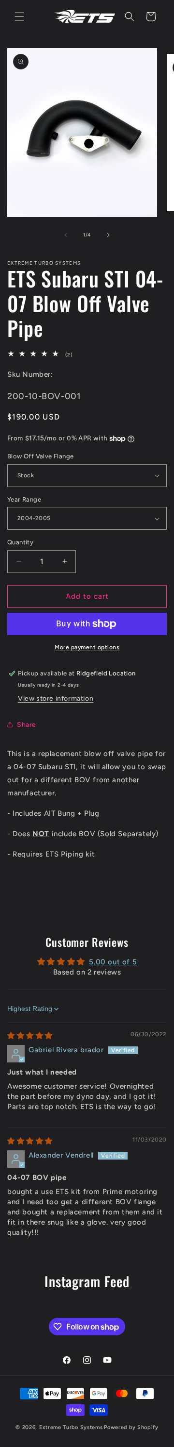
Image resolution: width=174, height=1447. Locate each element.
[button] (19, 16)
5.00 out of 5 (113, 962)
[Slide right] (108, 235)
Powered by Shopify (131, 1427)
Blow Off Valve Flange (40, 456)
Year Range (24, 499)
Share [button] (26, 725)
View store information (55, 698)
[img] (30, 1035)
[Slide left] (65, 235)
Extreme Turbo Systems (71, 1427)
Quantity (20, 542)
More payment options (87, 647)
